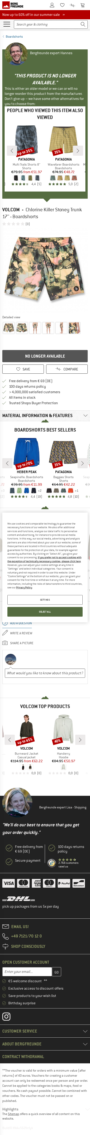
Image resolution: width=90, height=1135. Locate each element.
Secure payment (28, 860)
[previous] (12, 151)
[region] (45, 567)
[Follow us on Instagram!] (9, 1017)
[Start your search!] (83, 24)
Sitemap (13, 1114)
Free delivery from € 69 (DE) (31, 381)
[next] (78, 151)
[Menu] (6, 23)
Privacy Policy (24, 587)
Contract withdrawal (23, 1056)
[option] (45, 270)
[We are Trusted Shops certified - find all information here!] (52, 863)
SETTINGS (45, 599)
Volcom (11, 209)
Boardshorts (14, 36)
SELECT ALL (45, 611)
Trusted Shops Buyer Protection (33, 403)
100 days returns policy (27, 386)
